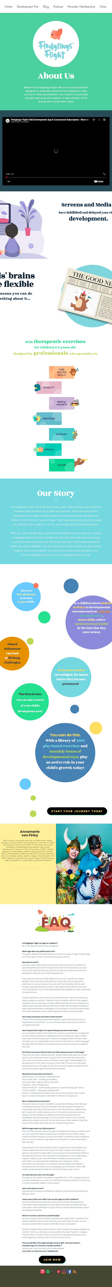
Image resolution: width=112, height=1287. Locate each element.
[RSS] (75, 1271)
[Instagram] (64, 1271)
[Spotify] (48, 1271)
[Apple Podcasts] (42, 1271)
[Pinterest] (58, 1271)
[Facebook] (69, 1271)
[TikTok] (53, 1271)
